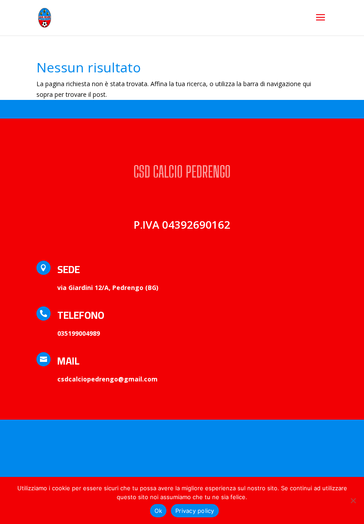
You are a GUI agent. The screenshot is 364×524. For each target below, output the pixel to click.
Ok (158, 510)
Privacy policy (194, 510)
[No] (352, 500)
